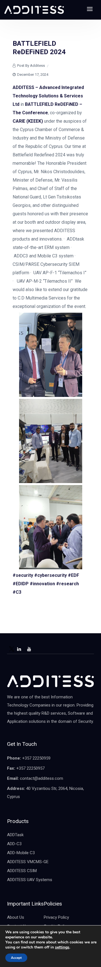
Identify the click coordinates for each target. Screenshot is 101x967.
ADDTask (15, 834)
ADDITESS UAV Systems (29, 879)
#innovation (42, 583)
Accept (16, 957)
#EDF (73, 575)
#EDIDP (21, 583)
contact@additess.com (41, 778)
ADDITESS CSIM (22, 870)
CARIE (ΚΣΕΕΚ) (28, 121)
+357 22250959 (36, 758)
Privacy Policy (56, 917)
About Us (15, 917)
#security (23, 575)
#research (67, 583)
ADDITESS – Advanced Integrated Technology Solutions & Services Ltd (48, 96)
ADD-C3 (14, 843)
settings (62, 947)
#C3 (17, 592)
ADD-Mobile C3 (21, 852)
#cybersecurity (50, 575)
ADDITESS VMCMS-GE (28, 861)
